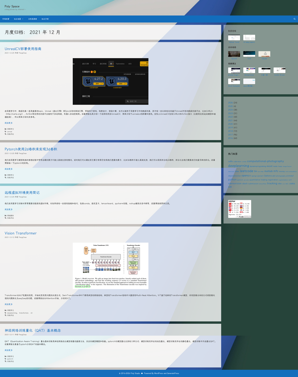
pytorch (10, 359)
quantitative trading (258, 180)
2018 (230, 131)
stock (245, 183)
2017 (230, 135)
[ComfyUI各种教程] (234, 81)
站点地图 (17, 19)
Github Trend (234, 42)
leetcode (246, 171)
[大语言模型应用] (279, 70)
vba (280, 183)
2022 (230, 117)
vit (31, 313)
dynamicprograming (258, 166)
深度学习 (10, 129)
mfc (275, 171)
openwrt (260, 176)
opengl (253, 176)
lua (259, 171)
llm (255, 171)
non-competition (291, 171)
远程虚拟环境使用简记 (22, 193)
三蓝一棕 (264, 75)
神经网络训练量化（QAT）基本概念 (33, 330)
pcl (274, 175)
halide (275, 166)
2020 (230, 124)
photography (281, 176)
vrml (283, 184)
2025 (230, 106)
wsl (287, 184)
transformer (23, 313)
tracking (272, 183)
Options (268, 175)
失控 (230, 187)
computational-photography (265, 161)
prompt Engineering (234, 75)
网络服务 (10, 216)
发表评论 (10, 134)
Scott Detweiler (234, 86)
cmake (244, 161)
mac (262, 171)
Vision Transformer (21, 233)
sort (290, 180)
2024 (230, 110)
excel (269, 166)
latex (237, 171)
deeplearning (12, 313)
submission (253, 183)
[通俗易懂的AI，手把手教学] (249, 70)
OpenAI (234, 59)
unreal (9, 132)
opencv (246, 175)
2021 (230, 120)
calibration (237, 161)
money (282, 171)
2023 (230, 113)
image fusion (287, 166)
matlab (268, 171)
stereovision (235, 183)
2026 (230, 103)
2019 (230, 127)
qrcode (246, 180)
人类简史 (292, 184)
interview (231, 171)
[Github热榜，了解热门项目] (234, 37)
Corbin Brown (279, 75)
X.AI (249, 59)
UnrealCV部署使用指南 (23, 49)
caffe (230, 161)
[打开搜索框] (294, 18)
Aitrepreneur (249, 75)
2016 (230, 138)
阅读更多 (9, 123)
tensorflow (262, 184)
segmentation (283, 180)
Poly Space (12, 6)
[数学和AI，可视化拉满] (264, 70)
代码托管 (5, 19)
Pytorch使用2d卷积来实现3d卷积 (31, 149)
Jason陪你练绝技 (249, 86)
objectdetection (234, 176)
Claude (264, 59)
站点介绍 (45, 19)
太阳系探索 (32, 19)
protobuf (290, 176)
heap (280, 166)
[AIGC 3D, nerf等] (249, 81)
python (232, 179)
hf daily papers (249, 42)
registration (273, 180)
